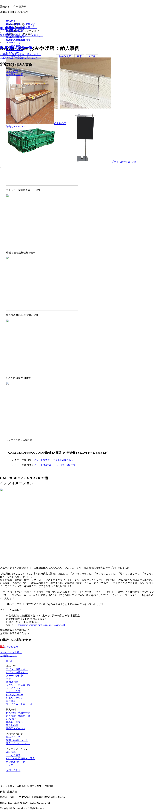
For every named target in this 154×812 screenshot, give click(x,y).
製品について (13, 737)
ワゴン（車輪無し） (17, 672)
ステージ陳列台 (14, 675)
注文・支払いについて (18, 743)
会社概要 (11, 752)
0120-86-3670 (11, 647)
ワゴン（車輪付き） (17, 669)
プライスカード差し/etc (123, 161)
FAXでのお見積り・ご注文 (20, 758)
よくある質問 (13, 755)
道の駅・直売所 (14, 722)
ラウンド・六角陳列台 (18, 685)
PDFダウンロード (15, 27)
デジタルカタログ (15, 761)
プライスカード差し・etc (19, 704)
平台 (8, 679)
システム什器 (13, 691)
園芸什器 (11, 701)
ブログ (9, 765)
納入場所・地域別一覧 (18, 716)
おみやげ (11, 719)
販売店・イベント (15, 728)
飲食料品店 (12, 725)
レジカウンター (14, 694)
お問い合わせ (13, 770)
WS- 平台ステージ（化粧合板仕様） (54, 460)
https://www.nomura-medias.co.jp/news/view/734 (41, 625)
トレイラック (13, 688)
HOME (9, 661)
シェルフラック (14, 697)
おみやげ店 (12, 71)
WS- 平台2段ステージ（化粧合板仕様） (56, 465)
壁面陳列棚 (12, 682)
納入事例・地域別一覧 (18, 712)
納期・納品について (17, 740)
